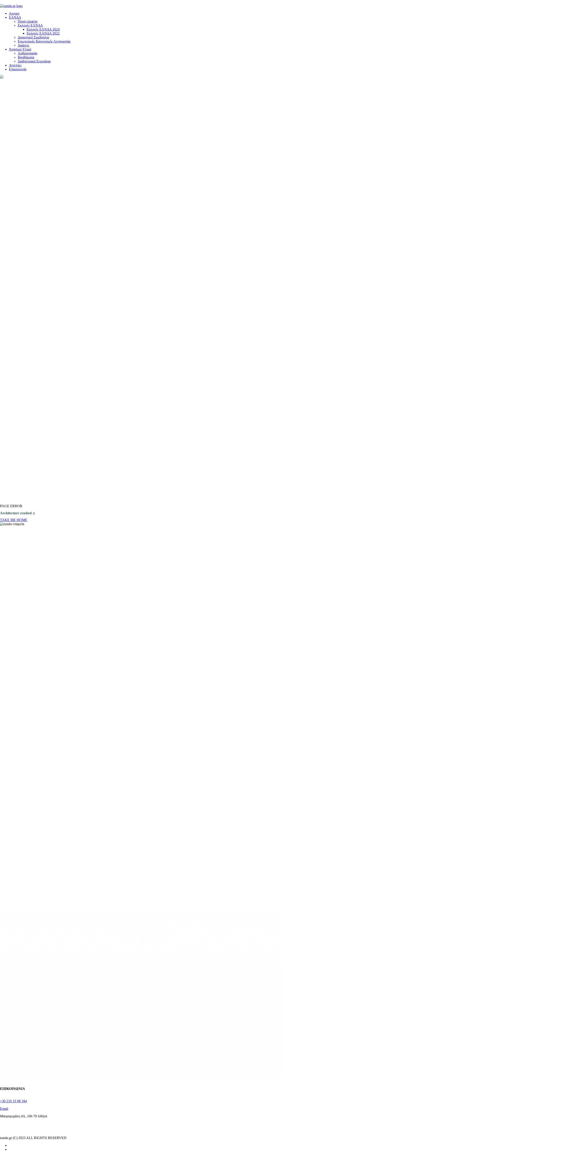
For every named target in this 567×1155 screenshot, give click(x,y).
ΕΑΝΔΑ (15, 17)
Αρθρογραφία (27, 53)
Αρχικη (14, 13)
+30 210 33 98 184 (13, 1101)
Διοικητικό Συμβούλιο (33, 37)
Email (4, 1108)
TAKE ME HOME (13, 520)
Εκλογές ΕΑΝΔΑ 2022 (43, 33)
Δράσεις (23, 45)
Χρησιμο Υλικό (20, 49)
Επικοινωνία (17, 69)
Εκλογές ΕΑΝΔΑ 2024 (43, 29)
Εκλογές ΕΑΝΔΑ (30, 25)
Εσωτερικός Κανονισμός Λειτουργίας (44, 41)
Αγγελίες (15, 65)
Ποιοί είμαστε (28, 21)
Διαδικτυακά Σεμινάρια (34, 61)
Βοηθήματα (26, 57)
